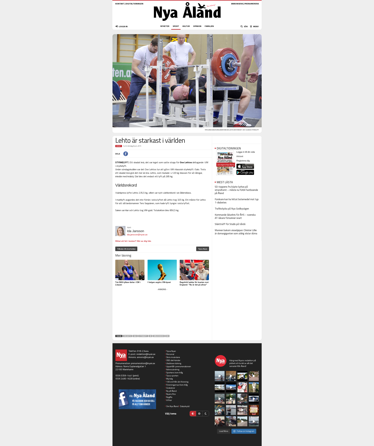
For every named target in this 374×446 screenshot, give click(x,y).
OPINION (197, 26)
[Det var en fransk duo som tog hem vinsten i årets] (220, 387)
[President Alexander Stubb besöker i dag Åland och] (254, 376)
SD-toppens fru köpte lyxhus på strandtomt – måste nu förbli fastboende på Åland (236, 190)
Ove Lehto (127, 336)
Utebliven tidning (173, 363)
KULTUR (186, 26)
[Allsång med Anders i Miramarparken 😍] (254, 399)
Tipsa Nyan (202, 248)
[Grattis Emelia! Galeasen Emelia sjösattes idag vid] (231, 410)
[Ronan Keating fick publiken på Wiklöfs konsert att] (242, 399)
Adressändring (172, 369)
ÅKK (167, 336)
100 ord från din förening (177, 381)
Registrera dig (243, 160)
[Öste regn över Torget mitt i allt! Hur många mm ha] (242, 410)
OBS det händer (173, 360)
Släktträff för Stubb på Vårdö (230, 224)
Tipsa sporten (172, 375)
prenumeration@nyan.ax (143, 363)
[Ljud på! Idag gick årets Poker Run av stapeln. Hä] (254, 421)
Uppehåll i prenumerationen (178, 366)
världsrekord (159, 336)
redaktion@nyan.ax (145, 354)
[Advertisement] (162, 311)
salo (135, 336)
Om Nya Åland (172, 406)
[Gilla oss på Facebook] (137, 399)
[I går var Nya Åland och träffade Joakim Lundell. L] (220, 421)
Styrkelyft (143, 336)
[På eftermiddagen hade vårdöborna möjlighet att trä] (242, 376)
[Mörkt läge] (205, 413)
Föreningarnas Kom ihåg (177, 384)
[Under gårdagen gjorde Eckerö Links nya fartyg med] (231, 387)
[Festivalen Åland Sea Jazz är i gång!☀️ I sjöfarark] (231, 376)
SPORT (176, 26)
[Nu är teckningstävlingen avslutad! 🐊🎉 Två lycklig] (254, 410)
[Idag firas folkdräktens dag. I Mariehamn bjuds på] (220, 399)
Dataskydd (184, 406)
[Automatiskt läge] (193, 413)
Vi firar (169, 400)
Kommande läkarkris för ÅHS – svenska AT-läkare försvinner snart (235, 216)
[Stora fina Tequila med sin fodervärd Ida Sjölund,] (254, 387)
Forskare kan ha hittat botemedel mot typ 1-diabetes (237, 200)
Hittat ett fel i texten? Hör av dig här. (133, 241)
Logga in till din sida (245, 152)
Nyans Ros (171, 393)
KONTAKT (119, 3)
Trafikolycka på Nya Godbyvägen (232, 209)
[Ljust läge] (199, 413)
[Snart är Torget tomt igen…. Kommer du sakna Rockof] (231, 399)
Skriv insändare (173, 357)
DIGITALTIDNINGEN (134, 3)
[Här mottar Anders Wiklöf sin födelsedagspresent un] (220, 410)
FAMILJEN (209, 26)
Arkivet (239, 156)
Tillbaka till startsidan (126, 248)
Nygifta (169, 397)
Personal (170, 354)
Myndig (169, 378)
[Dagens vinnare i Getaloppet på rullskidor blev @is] (242, 421)
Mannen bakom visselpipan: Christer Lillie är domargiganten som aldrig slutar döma (236, 231)
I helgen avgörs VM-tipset (159, 282)
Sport (118, 146)
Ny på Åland (171, 390)
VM (150, 336)
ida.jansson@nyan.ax (137, 234)
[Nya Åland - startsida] (187, 21)
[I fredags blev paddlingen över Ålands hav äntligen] (220, 376)
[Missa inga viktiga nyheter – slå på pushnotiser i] (242, 387)
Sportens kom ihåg (174, 372)
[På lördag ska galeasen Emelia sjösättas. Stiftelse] (231, 421)
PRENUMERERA (251, 3)
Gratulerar (170, 387)
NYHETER (164, 26)
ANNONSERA (237, 3)
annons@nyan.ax (145, 357)
